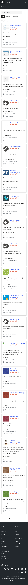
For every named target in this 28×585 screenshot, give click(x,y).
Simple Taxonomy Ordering (15, 26)
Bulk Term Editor (15, 269)
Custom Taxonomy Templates (16, 369)
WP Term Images (15, 146)
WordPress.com (6, 551)
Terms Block (14, 416)
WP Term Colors (15, 220)
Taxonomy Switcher (16, 123)
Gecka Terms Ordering (17, 393)
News (2, 529)
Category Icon (14, 196)
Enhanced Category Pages (15, 171)
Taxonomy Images (15, 77)
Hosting (3, 531)
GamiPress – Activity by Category (16, 296)
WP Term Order (15, 101)
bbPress (4, 556)
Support (3, 541)
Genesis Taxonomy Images (15, 441)
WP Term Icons (14, 319)
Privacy (3, 534)
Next (18, 518)
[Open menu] (25, 2)
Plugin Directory (5, 6)
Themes (17, 529)
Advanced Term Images (17, 343)
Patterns (17, 534)
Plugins (16, 531)
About (3, 526)
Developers (4, 544)
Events (16, 541)
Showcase (17, 526)
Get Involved (18, 539)
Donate (17, 544)
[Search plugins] (20, 12)
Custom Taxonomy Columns (16, 468)
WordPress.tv (5, 546)
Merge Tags (13, 492)
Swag (17, 546)
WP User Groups (15, 244)
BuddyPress (5, 559)
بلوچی (6, 565)
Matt (3, 553)
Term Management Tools (16, 52)
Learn (2, 539)
